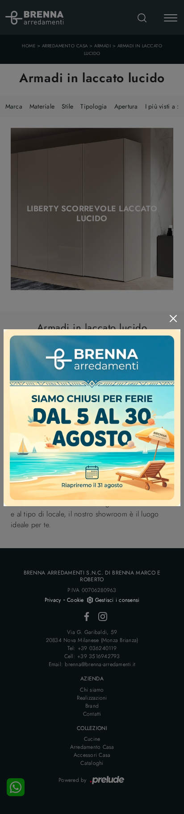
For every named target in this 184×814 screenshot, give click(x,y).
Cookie (75, 600)
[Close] (173, 318)
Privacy (53, 600)
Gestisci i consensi (117, 600)
